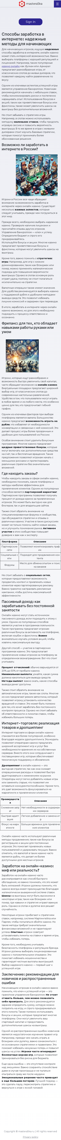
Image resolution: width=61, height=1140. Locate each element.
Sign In (30, 22)
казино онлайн (11, 66)
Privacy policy (30, 1137)
